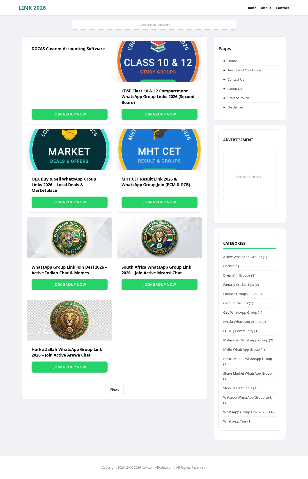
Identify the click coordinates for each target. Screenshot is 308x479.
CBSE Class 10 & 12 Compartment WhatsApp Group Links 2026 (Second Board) (158, 96)
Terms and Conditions (244, 70)
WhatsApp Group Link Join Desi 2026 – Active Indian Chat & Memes (69, 269)
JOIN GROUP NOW (69, 114)
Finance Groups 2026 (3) (242, 293)
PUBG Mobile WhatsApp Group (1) (247, 361)
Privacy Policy (238, 98)
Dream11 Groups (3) (239, 275)
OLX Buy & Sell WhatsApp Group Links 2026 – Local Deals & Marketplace (64, 184)
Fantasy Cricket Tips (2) (241, 284)
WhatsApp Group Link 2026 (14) (248, 412)
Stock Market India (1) (240, 388)
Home (251, 7)
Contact (282, 7)
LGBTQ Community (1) (241, 331)
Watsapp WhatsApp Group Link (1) (247, 400)
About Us (235, 88)
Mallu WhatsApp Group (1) (244, 349)
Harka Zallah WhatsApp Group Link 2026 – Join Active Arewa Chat (67, 352)
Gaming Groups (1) (238, 303)
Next (114, 389)
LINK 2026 (32, 7)
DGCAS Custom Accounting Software (68, 48)
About (266, 7)
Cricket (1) (231, 266)
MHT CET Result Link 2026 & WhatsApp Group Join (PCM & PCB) (156, 181)
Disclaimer (236, 107)
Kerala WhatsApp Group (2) (244, 321)
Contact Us (236, 79)
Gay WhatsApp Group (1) (242, 312)
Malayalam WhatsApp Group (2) (248, 340)
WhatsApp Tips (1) (237, 421)
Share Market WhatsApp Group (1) (247, 376)
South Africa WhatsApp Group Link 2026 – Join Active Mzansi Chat (156, 269)
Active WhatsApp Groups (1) (245, 256)
